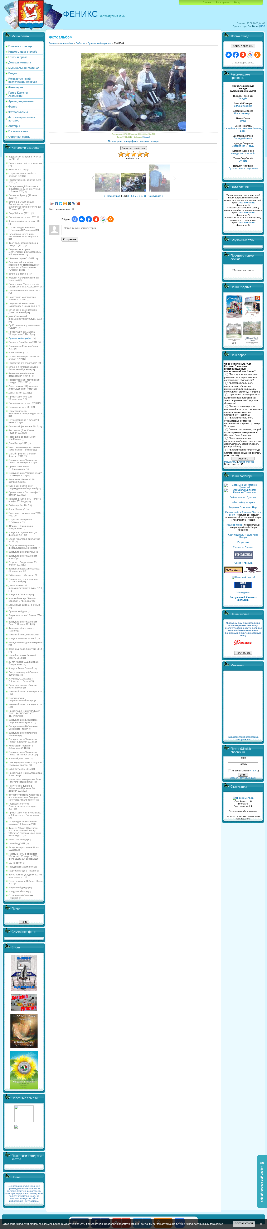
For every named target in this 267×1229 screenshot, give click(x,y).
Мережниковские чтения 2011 (24, 290)
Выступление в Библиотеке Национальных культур (23, 721)
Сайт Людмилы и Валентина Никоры (243, 535)
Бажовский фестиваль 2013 (23, 426)
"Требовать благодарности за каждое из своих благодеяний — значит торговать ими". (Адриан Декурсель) (242, 399)
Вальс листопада (18, 839)
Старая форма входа (243, 62)
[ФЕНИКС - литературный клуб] (243, 642)
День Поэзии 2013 (18, 392)
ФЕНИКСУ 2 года (17, 169)
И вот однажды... (243, 113)
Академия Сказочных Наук (243, 507)
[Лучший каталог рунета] (243, 587)
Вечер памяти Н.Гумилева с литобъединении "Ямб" (23, 387)
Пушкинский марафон (20, 338)
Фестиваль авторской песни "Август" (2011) (23, 244)
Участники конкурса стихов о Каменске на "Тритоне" (24, 448)
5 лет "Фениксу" (17, 352)
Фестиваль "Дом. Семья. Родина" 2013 (22, 431)
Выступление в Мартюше (22, 552)
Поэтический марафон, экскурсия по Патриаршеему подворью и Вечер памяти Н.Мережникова (24, 266)
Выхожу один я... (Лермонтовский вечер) (21, 699)
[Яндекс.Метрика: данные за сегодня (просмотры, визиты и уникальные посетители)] (243, 798)
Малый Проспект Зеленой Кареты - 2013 (22, 454)
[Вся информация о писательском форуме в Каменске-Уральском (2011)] (24, 1047)
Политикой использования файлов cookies (197, 1224)
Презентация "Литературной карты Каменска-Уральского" (24, 285)
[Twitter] (61, 203)
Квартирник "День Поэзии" (23, 870)
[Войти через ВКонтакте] (82, 219)
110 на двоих (15, 862)
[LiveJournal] (74, 203)
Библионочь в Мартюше (21, 575)
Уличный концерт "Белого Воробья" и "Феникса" (22, 599)
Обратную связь (246, 202)
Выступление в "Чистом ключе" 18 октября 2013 (25, 474)
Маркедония (243, 592)
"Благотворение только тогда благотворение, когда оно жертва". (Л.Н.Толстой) (242, 452)
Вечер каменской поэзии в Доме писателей (23, 311)
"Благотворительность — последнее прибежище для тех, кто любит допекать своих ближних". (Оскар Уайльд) (242, 442)
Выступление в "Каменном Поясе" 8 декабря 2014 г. (23, 740)
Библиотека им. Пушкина (243, 497)
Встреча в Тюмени (18, 273)
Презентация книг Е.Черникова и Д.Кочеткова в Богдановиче (25, 813)
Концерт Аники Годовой (21, 668)
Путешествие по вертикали (243, 168)
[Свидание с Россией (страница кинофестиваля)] (24, 1088)
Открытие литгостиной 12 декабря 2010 (22, 174)
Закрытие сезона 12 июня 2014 (25, 615)
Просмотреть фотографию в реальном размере (133, 141)
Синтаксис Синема (243, 547)
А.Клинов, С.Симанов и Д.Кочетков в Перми (21, 679)
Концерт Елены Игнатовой (22, 638)
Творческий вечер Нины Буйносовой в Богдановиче (23, 304)
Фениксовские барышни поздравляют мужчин (21, 374)
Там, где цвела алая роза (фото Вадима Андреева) (25, 763)
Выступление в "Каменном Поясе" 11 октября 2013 (23, 461)
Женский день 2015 (19, 758)
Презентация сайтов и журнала (25, 163)
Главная (207, 2)
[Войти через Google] (103, 219)
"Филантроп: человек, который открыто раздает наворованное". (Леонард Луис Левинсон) (242, 432)
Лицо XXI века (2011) (19, 213)
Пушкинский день (18, 611)
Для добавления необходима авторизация (243, 738)
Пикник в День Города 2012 (23, 342)
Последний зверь (243, 138)
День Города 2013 (18, 443)
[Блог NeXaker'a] (24, 990)
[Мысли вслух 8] (234, 343)
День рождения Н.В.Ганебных (24, 605)
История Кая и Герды (243, 146)
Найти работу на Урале (243, 502)
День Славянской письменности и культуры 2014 (25, 586)
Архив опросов (246, 461)
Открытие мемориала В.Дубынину (20, 520)
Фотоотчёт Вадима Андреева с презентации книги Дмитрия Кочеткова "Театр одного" (25, 797)
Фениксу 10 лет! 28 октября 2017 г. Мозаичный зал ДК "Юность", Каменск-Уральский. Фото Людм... (25, 832)
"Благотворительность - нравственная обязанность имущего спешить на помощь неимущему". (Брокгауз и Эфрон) (242, 387)
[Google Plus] (78, 203)
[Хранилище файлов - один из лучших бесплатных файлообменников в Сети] (24, 1141)
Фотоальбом (66, 43)
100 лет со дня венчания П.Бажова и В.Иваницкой (22, 228)
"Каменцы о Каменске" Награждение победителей (23, 487)
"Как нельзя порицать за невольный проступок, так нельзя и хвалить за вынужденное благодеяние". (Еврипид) (243, 410)
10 (142, 196)
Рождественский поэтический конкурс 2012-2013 (24, 381)
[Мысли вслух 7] (252, 318)
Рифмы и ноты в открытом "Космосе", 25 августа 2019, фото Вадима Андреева (23, 856)
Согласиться (244, 1223)
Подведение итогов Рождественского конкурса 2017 (23, 806)
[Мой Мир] (69, 203)
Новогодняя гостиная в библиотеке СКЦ (21, 746)
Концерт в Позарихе (19, 594)
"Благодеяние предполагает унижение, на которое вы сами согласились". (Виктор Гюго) (241, 377)
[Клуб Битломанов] (24, 1010)
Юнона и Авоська (243, 563)
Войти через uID (243, 45)
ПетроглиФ (243, 542)
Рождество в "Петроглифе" (23, 363)
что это (254, 770)
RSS (262, 26)
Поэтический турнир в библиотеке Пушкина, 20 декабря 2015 (22, 788)
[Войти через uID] (75, 219)
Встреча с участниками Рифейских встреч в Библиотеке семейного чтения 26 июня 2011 (25, 205)
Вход (236, 2)
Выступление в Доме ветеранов (26, 642)
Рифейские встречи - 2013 (23, 403)
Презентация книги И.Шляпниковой (19, 467)
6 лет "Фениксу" (17, 509)
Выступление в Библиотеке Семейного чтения (23, 727)
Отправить (70, 239)
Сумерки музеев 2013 (20, 407)
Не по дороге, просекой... (243, 153)
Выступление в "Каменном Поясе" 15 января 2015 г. (23, 753)
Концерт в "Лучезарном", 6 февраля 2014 (23, 533)
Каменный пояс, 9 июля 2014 (24, 634)
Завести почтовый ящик (243, 778)
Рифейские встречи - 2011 (23, 217)
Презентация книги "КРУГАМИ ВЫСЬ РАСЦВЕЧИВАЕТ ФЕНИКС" (24, 713)
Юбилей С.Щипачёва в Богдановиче (21, 527)
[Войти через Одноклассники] (110, 219)
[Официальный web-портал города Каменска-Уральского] (243, 492)
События (80, 43)
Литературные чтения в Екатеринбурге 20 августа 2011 (25, 235)
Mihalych (146, 137)
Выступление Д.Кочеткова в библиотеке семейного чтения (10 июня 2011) (24, 189)
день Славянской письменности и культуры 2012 (25, 317)
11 (145, 196)
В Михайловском (243, 106)
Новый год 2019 (17, 843)
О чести (243, 161)
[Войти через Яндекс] (96, 219)
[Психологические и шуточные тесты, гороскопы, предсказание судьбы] (24, 1121)
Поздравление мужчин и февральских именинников (23, 546)
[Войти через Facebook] (89, 219)
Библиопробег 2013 (19, 505)
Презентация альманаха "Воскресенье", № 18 (22, 332)
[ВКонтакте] (56, 203)
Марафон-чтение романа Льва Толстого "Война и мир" (25, 780)
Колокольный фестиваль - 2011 (25, 221)
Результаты (230, 461)
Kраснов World (234, 525)
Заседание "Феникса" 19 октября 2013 (21, 480)
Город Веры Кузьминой (21, 866)
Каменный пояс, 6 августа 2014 (25, 649)
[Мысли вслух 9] (252, 343)
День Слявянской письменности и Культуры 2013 (25, 412)
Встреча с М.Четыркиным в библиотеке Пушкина (23, 368)
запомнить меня (240, 770)
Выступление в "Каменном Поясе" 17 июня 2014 (23, 622)
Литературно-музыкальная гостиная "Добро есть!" (23, 822)
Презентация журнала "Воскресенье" (20, 397)
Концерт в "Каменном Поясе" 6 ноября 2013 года (25, 500)
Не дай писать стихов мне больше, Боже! (243, 129)
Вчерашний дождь (18, 887)
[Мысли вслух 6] (234, 318)
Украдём (243, 98)
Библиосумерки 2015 (20, 769)
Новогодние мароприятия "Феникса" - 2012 (22, 298)
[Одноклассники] (65, 203)
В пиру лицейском (18, 891)
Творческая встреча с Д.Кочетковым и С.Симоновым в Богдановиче (25, 252)
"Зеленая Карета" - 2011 (21, 258)
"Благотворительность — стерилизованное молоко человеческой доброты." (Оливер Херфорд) (242, 422)
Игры (243, 121)
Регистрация (222, 2)
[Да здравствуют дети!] (252, 572)
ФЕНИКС (80, 14)
